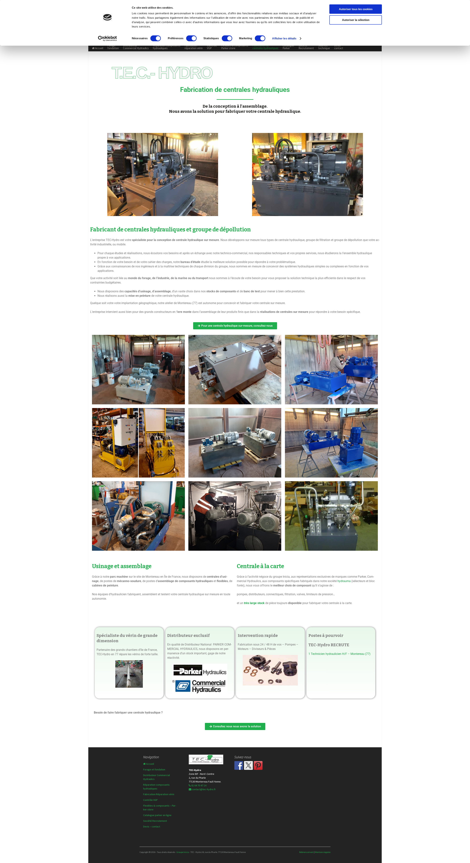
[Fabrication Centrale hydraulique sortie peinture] (234, 369)
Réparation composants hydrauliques (166, 47)
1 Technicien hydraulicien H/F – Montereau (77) (339, 654)
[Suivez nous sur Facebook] (238, 765)
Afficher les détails (284, 38)
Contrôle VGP (212, 47)
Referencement (306, 852)
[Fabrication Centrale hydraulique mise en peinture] (138, 369)
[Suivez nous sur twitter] (248, 765)
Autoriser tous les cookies (356, 9)
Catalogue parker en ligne (157, 815)
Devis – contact (151, 826)
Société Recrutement (306, 47)
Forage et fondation (154, 769)
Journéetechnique (324, 47)
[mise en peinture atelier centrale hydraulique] (331, 369)
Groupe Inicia (182, 852)
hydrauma (344, 581)
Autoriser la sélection (355, 19)
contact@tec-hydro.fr (203, 789)
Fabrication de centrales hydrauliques (265, 47)
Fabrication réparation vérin (194, 47)
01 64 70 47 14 (198, 785)
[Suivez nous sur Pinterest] (258, 765)
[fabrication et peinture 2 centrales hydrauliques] (331, 443)
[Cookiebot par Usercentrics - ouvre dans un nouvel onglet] (107, 38)
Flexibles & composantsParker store (234, 47)
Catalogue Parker (288, 47)
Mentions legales (322, 852)
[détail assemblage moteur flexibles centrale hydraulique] (138, 516)
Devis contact (338, 47)
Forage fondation (113, 47)
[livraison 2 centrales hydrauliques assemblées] (234, 443)
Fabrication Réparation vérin (158, 794)
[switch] (191, 38)
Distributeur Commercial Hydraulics (136, 47)
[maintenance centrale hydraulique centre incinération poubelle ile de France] (234, 516)
